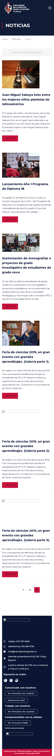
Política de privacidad (14, 728)
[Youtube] (17, 680)
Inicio (5, 39)
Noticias (16, 39)
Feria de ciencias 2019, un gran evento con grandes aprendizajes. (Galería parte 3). (26, 535)
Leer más (10, 138)
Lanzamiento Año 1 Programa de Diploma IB (25, 186)
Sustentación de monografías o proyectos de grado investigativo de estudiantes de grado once (26, 265)
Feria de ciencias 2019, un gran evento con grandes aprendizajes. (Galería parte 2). (26, 446)
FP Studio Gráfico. (24, 751)
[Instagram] (11, 680)
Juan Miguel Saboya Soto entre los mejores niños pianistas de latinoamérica (26, 99)
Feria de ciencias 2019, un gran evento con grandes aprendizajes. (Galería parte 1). (26, 356)
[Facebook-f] (5, 680)
